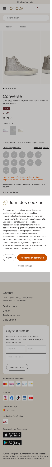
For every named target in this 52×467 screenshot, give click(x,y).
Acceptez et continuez (32, 257)
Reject (9, 257)
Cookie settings (25, 266)
